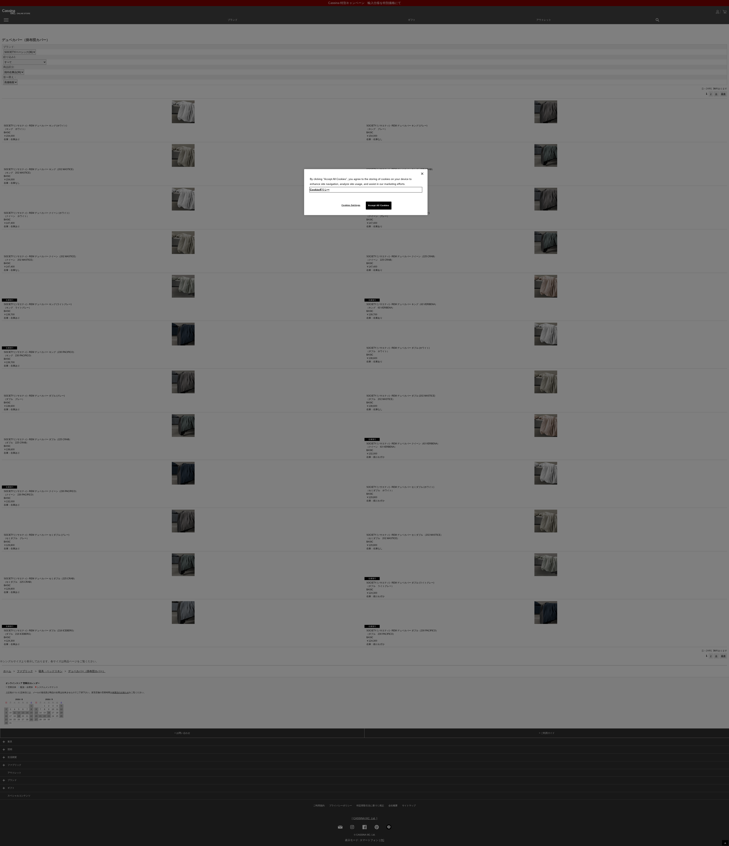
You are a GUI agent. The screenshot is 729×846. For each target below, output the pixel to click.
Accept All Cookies (378, 205)
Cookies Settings (351, 205)
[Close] (422, 174)
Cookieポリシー (320, 189)
